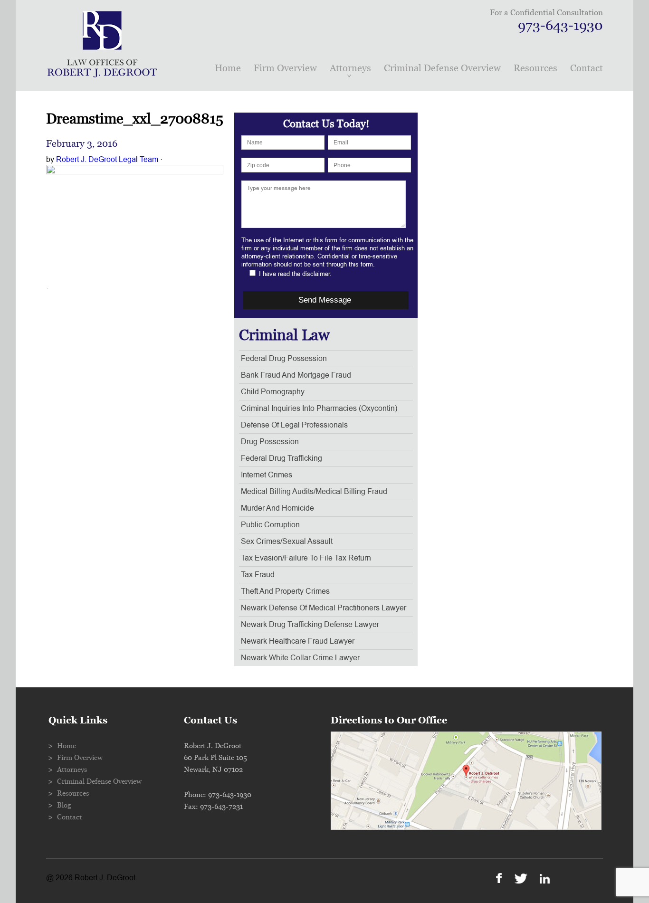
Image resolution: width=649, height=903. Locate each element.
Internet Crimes (266, 475)
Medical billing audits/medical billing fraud (314, 491)
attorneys (350, 68)
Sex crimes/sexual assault (287, 541)
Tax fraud (258, 575)
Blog (64, 805)
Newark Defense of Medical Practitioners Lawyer (323, 608)
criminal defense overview (442, 68)
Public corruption (270, 525)
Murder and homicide (277, 508)
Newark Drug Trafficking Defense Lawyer (310, 624)
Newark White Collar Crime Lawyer (300, 658)
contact (586, 68)
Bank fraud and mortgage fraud (296, 375)
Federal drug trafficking (281, 458)
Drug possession (270, 442)
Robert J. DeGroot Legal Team (107, 159)
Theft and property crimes (285, 591)
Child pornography (273, 392)
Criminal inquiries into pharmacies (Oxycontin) (319, 408)
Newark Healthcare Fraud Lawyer (297, 641)
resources (535, 68)
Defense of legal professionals (294, 425)
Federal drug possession (284, 358)
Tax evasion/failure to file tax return (306, 558)
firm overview (285, 68)
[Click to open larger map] (466, 827)
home (228, 68)
